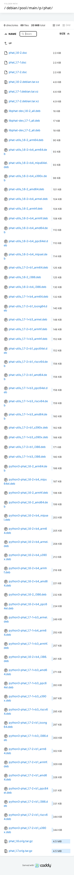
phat (47, 8)
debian (12, 8)
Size (63, 33)
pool (23, 8)
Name (13, 33)
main (33, 8)
